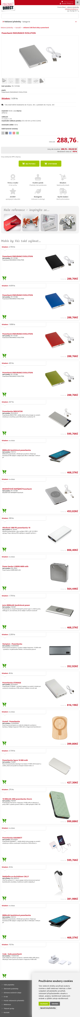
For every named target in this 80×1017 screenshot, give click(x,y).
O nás (6, 997)
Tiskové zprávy (9, 1008)
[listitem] (3, 133)
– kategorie (17, 21)
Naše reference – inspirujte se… (26, 210)
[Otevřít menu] (77, 2)
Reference (7, 1005)
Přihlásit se (70, 3)
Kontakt (6, 1012)
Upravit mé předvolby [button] (48, 1008)
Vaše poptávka (9, 985)
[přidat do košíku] (4, 278)
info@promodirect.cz (71, 9)
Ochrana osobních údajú (12, 993)
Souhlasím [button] (44, 1004)
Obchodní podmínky (11, 989)
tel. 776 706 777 (72, 11)
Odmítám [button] (55, 1004)
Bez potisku (30, 164)
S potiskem (52, 164)
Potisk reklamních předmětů (14, 1001)
